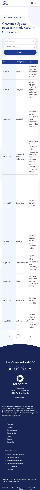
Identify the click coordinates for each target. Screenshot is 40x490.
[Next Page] (26, 336)
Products (10, 470)
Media (9, 436)
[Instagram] (16, 369)
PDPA (13, 487)
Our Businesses (12, 430)
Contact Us (10, 442)
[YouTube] (30, 369)
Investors (10, 427)
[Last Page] (30, 336)
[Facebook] (23, 369)
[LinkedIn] (10, 369)
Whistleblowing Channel (15, 464)
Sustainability (11, 433)
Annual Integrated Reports (15, 454)
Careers (9, 439)
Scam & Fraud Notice (32, 488)
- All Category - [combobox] (10, 41)
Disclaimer (6, 487)
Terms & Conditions (20, 488)
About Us (10, 424)
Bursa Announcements (14, 461)
